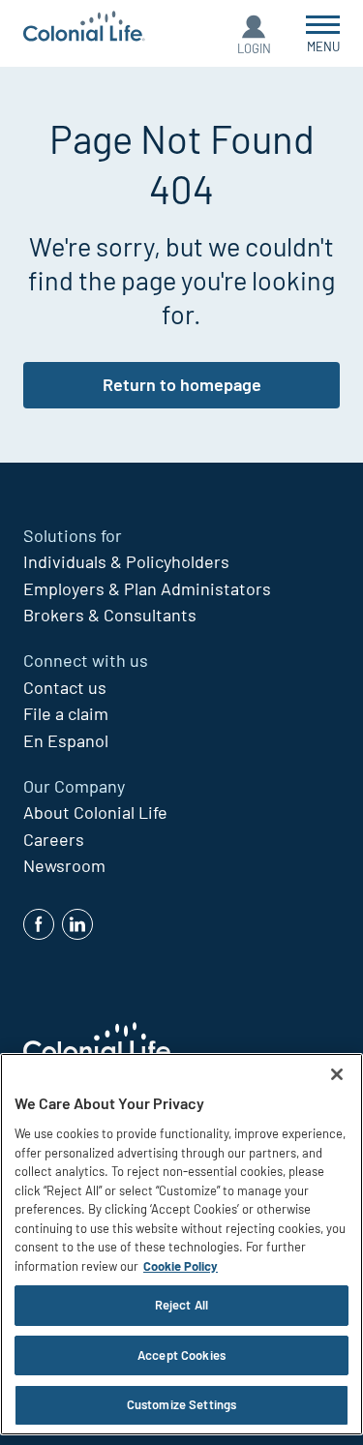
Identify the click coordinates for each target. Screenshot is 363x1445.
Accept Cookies (181, 1355)
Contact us (64, 687)
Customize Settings (181, 1404)
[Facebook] (38, 924)
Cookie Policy (180, 1266)
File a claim (65, 713)
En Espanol (65, 740)
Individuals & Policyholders (126, 561)
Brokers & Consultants (110, 614)
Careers (53, 839)
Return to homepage (182, 384)
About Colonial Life (95, 812)
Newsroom (64, 865)
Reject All (181, 1304)
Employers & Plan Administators (147, 588)
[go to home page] (84, 28)
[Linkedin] (77, 924)
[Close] (337, 1074)
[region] (181, 1244)
